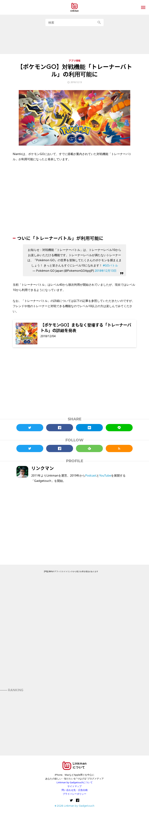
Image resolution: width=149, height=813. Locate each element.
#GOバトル (110, 265)
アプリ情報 (74, 61)
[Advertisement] (74, 40)
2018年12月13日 (105, 271)
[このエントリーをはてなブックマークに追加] (89, 427)
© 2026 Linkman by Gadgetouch (74, 806)
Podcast (90, 475)
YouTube (105, 475)
